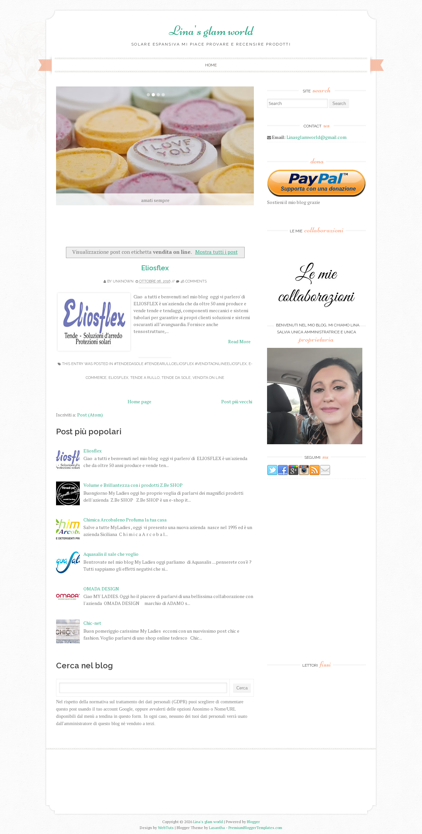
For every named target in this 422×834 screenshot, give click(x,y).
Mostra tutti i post (216, 252)
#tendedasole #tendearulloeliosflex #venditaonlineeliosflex (180, 364)
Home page (139, 401)
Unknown (123, 281)
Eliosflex (155, 268)
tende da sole (176, 378)
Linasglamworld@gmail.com (316, 137)
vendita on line (208, 378)
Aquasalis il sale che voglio (110, 554)
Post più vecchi (236, 401)
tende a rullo (145, 378)
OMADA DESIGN (101, 588)
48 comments (193, 281)
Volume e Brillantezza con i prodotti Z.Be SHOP (133, 485)
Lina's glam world (211, 31)
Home (211, 65)
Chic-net (92, 623)
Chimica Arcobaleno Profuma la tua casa (124, 520)
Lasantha (217, 827)
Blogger (253, 821)
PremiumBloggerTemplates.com (255, 827)
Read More (239, 341)
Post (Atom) (90, 415)
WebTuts (166, 827)
